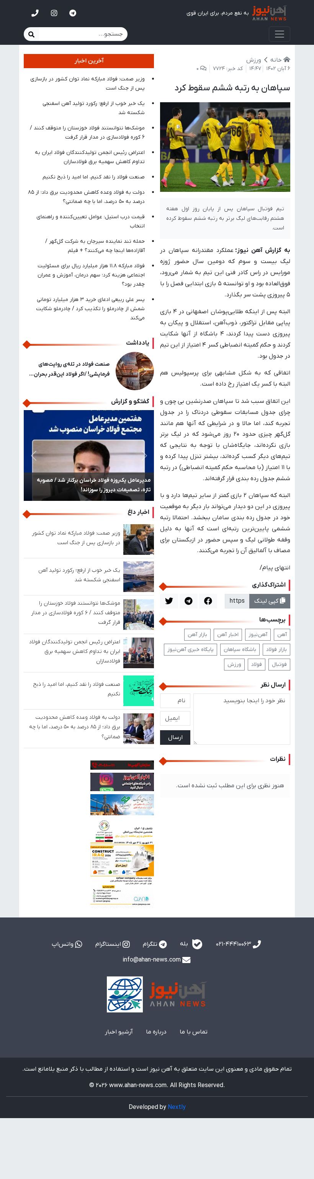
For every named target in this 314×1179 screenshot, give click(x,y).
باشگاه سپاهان (240, 649)
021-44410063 (234, 944)
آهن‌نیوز (258, 634)
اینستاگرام (109, 944)
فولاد (256, 664)
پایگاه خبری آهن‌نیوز (190, 649)
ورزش (234, 664)
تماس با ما (194, 1032)
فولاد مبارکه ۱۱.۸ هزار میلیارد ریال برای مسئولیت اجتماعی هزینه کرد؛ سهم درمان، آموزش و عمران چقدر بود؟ (91, 275)
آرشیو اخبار (119, 1032)
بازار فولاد (276, 649)
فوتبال (279, 664)
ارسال (175, 737)
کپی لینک (267, 601)
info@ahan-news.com (152, 960)
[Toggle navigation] (279, 34)
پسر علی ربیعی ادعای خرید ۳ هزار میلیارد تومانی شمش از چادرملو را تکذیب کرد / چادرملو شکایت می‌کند (90, 309)
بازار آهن (197, 634)
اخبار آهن (228, 634)
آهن (282, 634)
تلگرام (151, 944)
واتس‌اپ (63, 944)
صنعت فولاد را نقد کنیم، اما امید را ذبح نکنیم (94, 177)
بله (185, 944)
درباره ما (156, 1032)
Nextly (177, 1107)
